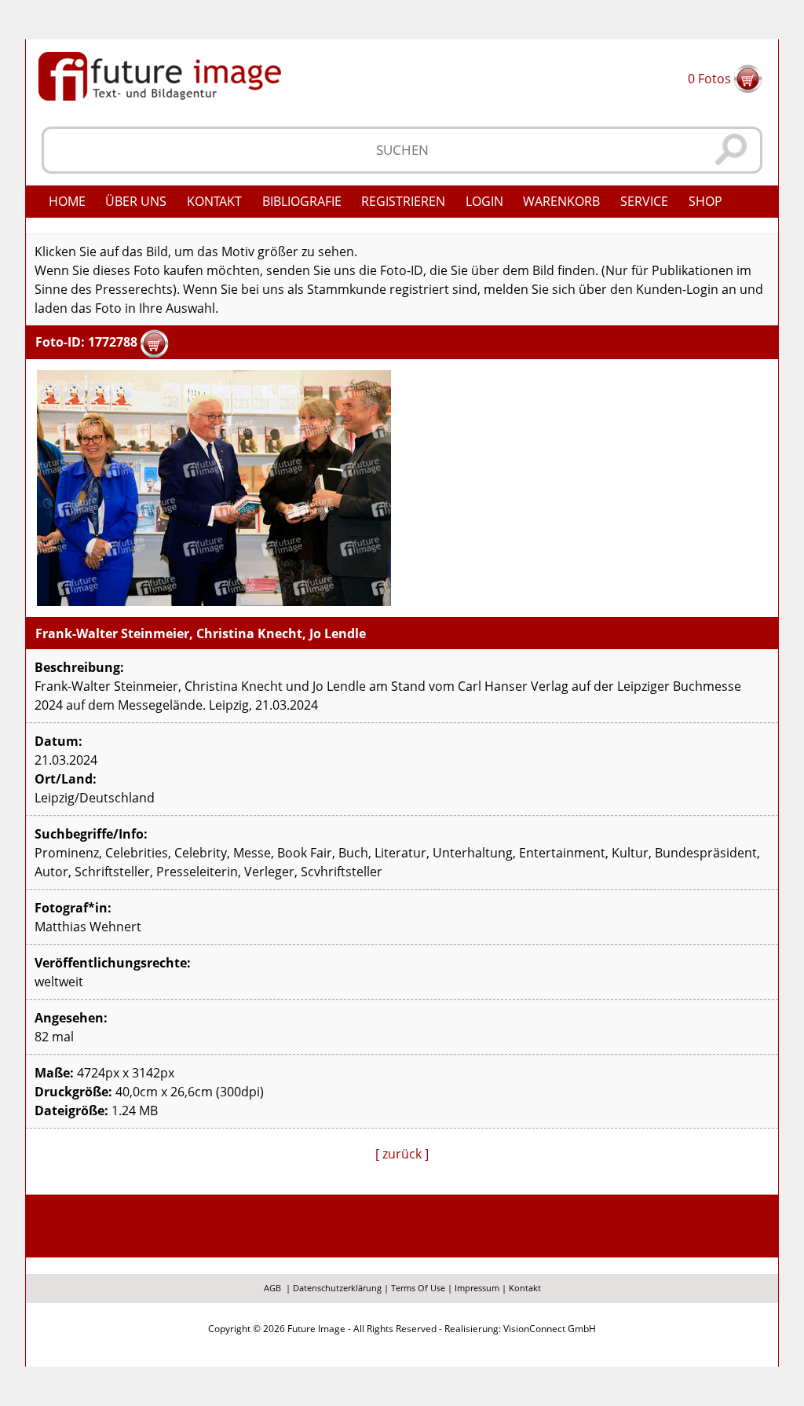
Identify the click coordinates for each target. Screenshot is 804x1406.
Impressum (477, 1288)
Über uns (135, 201)
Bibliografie (302, 201)
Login (484, 201)
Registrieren (403, 201)
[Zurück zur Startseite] (160, 74)
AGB (272, 1288)
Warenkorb (561, 201)
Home (67, 201)
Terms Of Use (418, 1288)
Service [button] (644, 201)
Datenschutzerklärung (337, 1288)
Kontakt (214, 201)
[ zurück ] (402, 1153)
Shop (705, 201)
